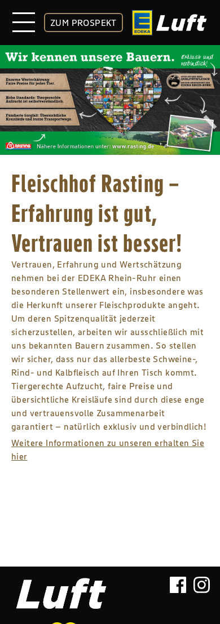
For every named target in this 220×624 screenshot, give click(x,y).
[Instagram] (201, 590)
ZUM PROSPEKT (83, 22)
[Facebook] (178, 590)
